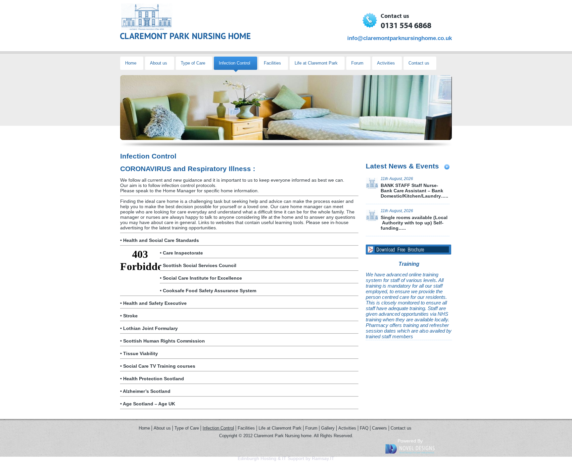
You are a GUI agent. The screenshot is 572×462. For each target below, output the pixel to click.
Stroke (130, 315)
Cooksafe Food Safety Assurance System (209, 290)
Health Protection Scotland (153, 378)
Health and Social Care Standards (161, 240)
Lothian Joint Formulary (150, 328)
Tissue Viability (140, 353)
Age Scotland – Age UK (149, 403)
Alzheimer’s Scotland (146, 391)
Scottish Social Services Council (199, 265)
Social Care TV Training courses (159, 366)
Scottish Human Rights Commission (164, 341)
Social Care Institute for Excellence (202, 278)
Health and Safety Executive (155, 303)
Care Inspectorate (183, 252)
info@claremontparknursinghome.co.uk (399, 38)
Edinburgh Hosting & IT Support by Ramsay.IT (286, 458)
